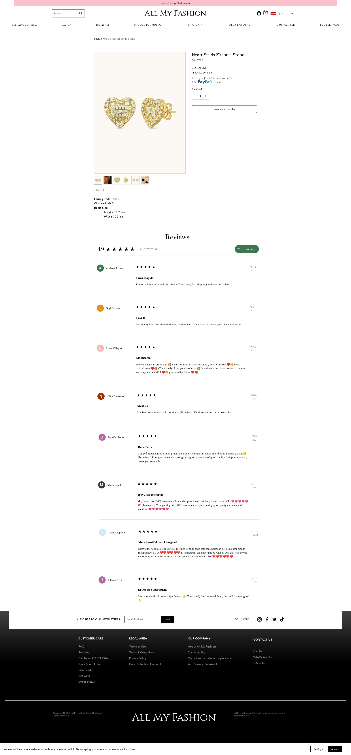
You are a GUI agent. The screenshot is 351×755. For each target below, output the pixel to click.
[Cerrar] (346, 749)
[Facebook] (267, 619)
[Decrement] (195, 96)
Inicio (97, 38)
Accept (335, 749)
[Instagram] (259, 619)
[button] (265, 12)
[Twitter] (274, 619)
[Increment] (206, 96)
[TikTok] (282, 619)
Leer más (216, 82)
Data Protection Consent (145, 664)
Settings (318, 749)
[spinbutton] (200, 96)
